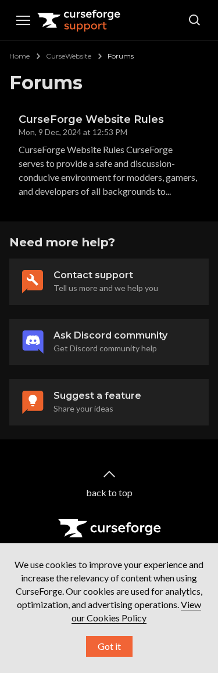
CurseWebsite (68, 56)
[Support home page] (78, 20)
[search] (194, 20)
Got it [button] (109, 646)
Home (19, 56)
